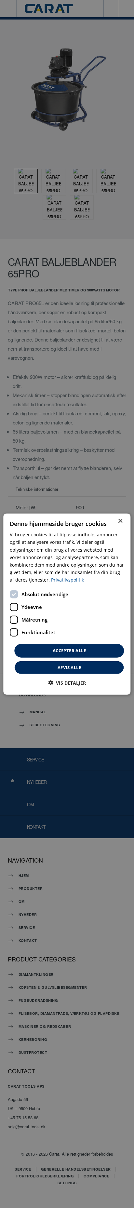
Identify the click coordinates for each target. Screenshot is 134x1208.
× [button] (120, 521)
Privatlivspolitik (67, 580)
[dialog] (66, 604)
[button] (67, 682)
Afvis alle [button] (69, 667)
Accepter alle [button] (69, 650)
